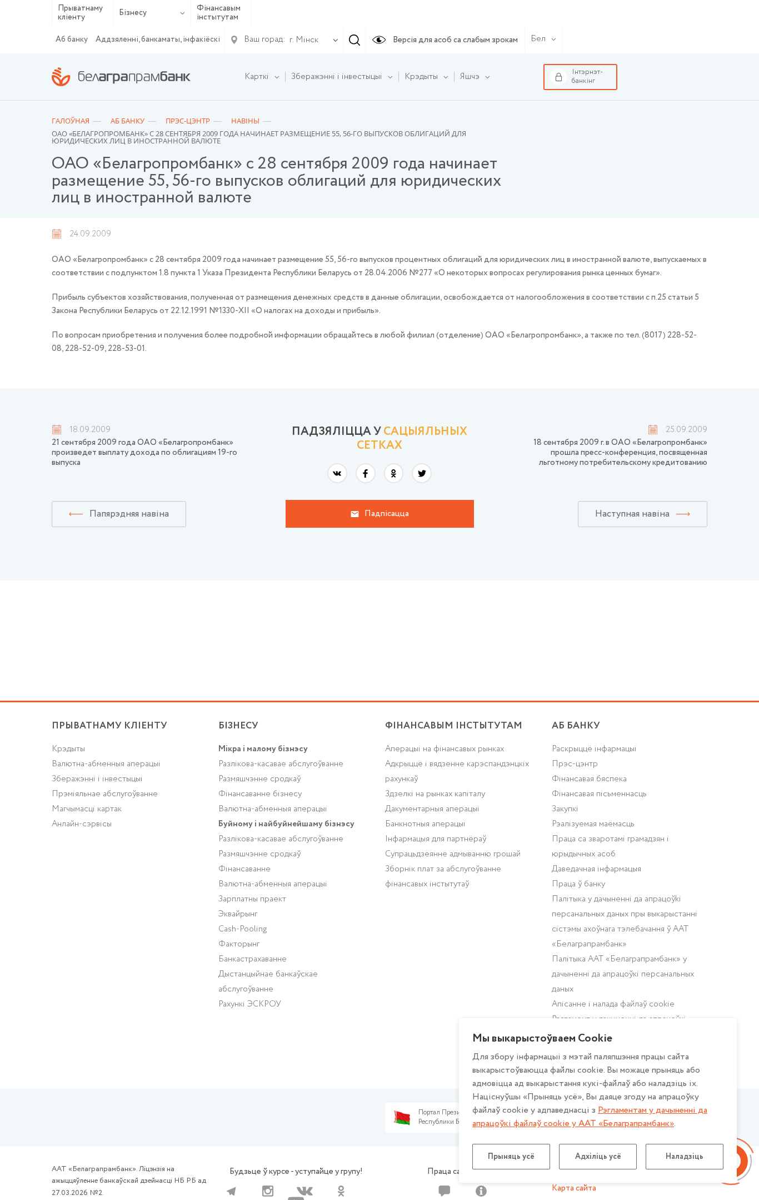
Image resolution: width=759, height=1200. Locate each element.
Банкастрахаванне (252, 959)
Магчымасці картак (87, 809)
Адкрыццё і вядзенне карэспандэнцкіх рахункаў (457, 771)
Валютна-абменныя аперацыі (106, 764)
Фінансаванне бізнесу (260, 794)
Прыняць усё (511, 1156)
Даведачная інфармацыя (596, 869)
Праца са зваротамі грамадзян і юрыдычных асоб (610, 846)
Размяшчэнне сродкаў (259, 779)
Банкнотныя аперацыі (425, 824)
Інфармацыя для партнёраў (435, 839)
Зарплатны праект (252, 899)
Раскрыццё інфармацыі (594, 749)
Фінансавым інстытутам (219, 13)
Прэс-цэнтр (575, 764)
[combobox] (301, 40)
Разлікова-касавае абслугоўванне (280, 764)
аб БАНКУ (576, 726)
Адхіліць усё (598, 1156)
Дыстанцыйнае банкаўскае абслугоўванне (268, 981)
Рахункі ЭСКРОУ (249, 1004)
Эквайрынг (237, 914)
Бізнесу (133, 12)
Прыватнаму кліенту (80, 13)
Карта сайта (574, 1188)
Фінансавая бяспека (589, 779)
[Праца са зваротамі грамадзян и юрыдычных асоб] (444, 1191)
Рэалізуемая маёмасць (593, 824)
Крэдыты (68, 749)
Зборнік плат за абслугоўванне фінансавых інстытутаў (443, 876)
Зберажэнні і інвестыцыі (97, 779)
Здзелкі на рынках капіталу (435, 794)
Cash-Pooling (242, 929)
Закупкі (565, 809)
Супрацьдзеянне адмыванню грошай (453, 854)
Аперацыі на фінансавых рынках (444, 749)
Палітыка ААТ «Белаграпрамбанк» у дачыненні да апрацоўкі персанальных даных (623, 974)
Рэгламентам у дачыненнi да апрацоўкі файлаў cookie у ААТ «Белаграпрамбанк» (589, 1117)
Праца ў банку (578, 884)
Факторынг (238, 944)
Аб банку (72, 39)
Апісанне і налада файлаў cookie (613, 1004)
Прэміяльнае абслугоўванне (105, 794)
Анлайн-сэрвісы (82, 824)
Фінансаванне (244, 869)
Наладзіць (684, 1156)
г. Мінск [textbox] (303, 40)
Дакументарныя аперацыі (432, 809)
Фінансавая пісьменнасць (599, 794)
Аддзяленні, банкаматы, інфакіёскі (158, 39)
